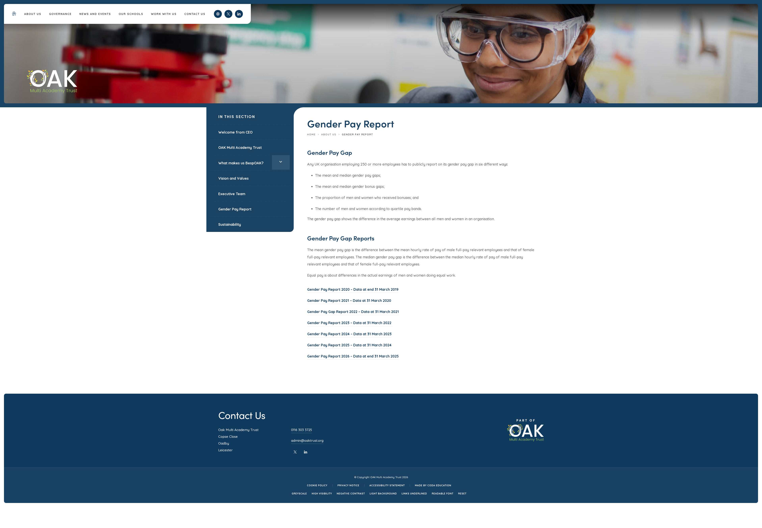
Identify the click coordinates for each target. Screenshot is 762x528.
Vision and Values (233, 178)
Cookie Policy (317, 485)
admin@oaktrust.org (307, 440)
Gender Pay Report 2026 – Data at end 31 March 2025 (353, 357)
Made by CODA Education (433, 485)
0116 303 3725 (301, 430)
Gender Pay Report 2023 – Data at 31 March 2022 (349, 323)
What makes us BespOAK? (241, 163)
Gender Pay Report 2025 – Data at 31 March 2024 (349, 346)
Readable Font (442, 493)
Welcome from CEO (235, 132)
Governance (60, 14)
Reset (462, 493)
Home (311, 134)
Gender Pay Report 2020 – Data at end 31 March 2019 (352, 290)
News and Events (95, 14)
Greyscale (299, 493)
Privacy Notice (348, 485)
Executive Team (231, 194)
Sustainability (229, 224)
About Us (32, 14)
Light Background (383, 493)
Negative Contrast (351, 493)
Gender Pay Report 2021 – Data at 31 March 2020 (349, 301)
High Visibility (322, 493)
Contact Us (194, 14)
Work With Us (164, 14)
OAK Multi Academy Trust (240, 147)
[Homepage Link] (14, 14)
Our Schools (131, 14)
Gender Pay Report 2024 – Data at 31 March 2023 (349, 334)
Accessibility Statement (387, 485)
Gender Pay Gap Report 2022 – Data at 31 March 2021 (353, 312)
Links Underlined (414, 493)
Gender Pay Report (234, 209)
